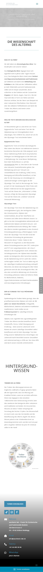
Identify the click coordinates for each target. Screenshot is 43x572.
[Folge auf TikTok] (6, 512)
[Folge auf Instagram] (12, 512)
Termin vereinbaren (15, 504)
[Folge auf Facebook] (17, 512)
